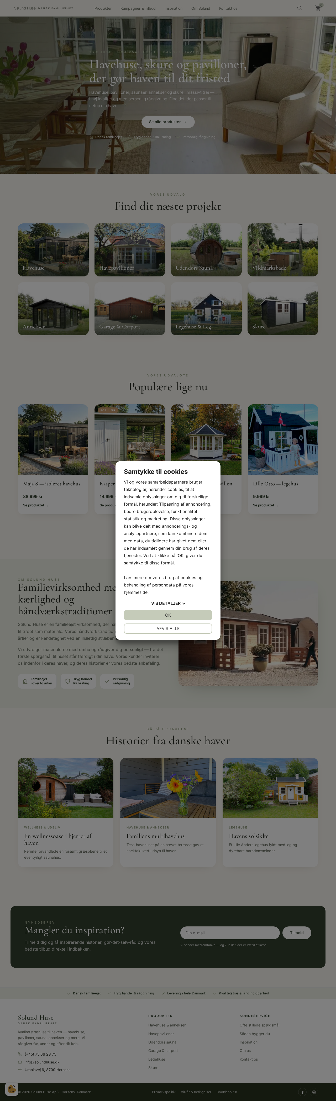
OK (168, 615)
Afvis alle (168, 628)
